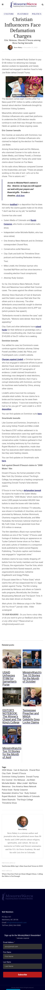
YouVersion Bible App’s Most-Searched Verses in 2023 (22, 866)
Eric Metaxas (19, 780)
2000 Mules (7, 770)
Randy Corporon (21, 790)
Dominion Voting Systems (13, 776)
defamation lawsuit (32, 490)
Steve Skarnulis (9, 799)
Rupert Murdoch (9, 796)
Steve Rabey (18, 47)
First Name (7, 952)
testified (13, 204)
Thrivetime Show (9, 803)
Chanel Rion (34, 770)
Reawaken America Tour (12, 793)
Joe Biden (30, 780)
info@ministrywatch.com (16, 923)
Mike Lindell (22, 783)
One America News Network (24, 786)
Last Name (7, 962)
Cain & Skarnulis (21, 770)
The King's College (25, 799)
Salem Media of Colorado (28, 796)
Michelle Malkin (9, 783)
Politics (36, 14)
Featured (22, 14)
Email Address (9, 942)
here (40, 414)
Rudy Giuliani (30, 793)
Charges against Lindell (12, 359)
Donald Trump (32, 776)
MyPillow (33, 783)
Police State (7, 790)
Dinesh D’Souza (19, 773)
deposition (6, 409)
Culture (9, 14)
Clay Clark (6, 773)
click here (20, 195)
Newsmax (6, 786)
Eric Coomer (7, 780)
